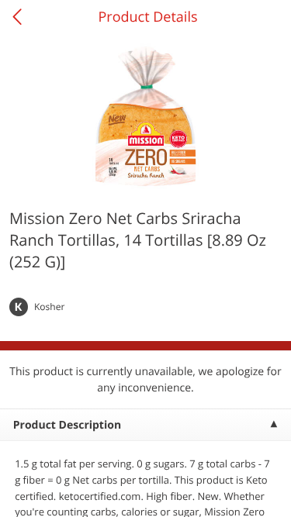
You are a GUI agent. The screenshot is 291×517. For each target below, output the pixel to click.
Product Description (67, 425)
